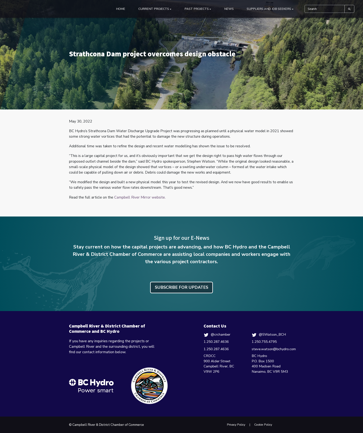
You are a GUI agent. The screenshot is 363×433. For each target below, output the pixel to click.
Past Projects (197, 9)
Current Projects (153, 9)
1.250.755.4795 (264, 341)
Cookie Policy (263, 425)
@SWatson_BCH (272, 334)
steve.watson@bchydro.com (274, 349)
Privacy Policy (236, 425)
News (229, 9)
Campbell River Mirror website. (140, 197)
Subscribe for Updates (181, 287)
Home (120, 9)
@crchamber (220, 334)
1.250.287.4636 (216, 341)
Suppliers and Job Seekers (269, 9)
